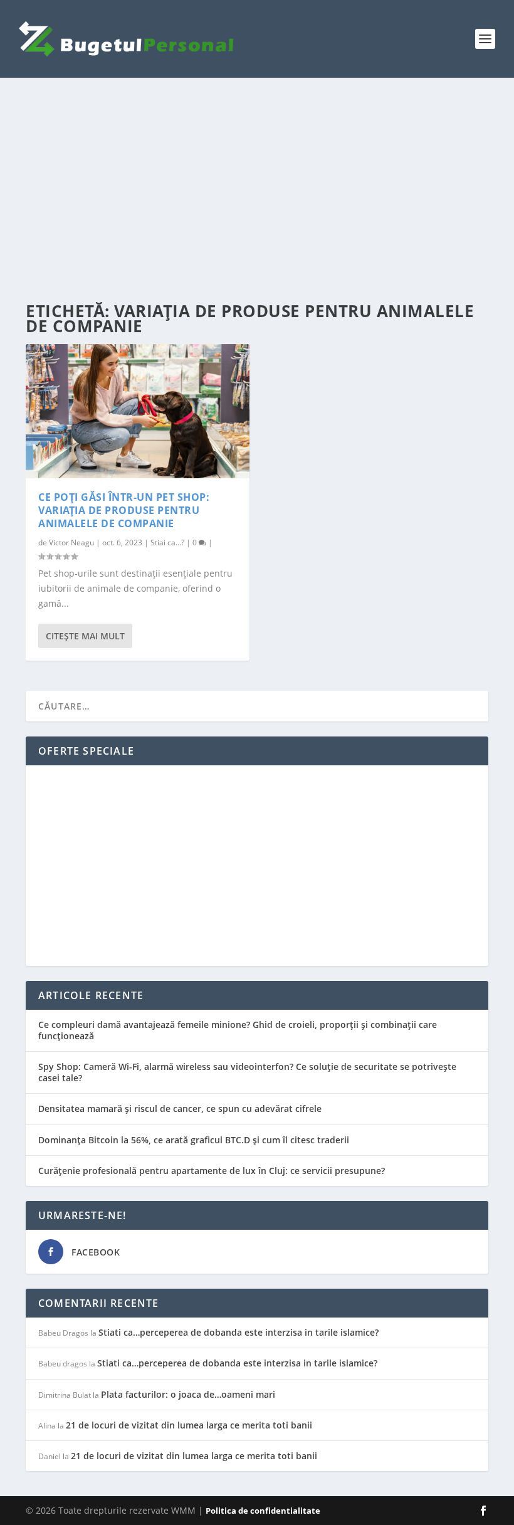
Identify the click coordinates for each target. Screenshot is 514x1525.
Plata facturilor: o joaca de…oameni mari (188, 1394)
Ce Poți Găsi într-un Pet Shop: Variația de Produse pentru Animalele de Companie (123, 510)
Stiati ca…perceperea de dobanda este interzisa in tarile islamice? (238, 1332)
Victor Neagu (71, 542)
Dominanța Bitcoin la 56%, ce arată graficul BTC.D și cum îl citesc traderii (193, 1140)
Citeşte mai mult (85, 636)
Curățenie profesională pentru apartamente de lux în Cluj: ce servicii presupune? (211, 1171)
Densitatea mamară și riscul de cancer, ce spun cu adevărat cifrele (180, 1108)
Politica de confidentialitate (263, 1510)
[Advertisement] (257, 190)
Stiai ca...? (167, 542)
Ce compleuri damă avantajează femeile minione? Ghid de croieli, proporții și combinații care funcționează (237, 1030)
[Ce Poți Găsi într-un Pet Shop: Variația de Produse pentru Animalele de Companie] (137, 411)
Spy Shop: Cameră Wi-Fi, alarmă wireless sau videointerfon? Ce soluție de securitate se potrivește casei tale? (247, 1072)
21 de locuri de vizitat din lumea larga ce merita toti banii (189, 1425)
